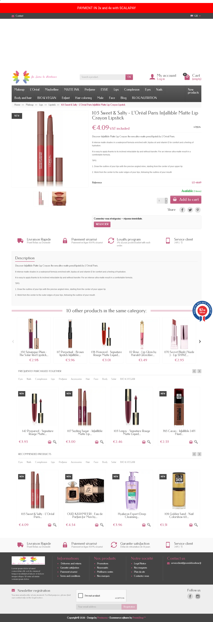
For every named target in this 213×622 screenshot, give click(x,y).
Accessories (76, 379)
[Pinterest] (198, 210)
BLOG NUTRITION (144, 98)
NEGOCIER (102, 224)
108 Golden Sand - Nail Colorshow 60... (179, 515)
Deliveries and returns (70, 563)
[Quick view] (55, 442)
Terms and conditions (70, 576)
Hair (88, 379)
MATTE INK (71, 89)
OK (129, 77)
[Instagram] (198, 596)
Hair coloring (83, 98)
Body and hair (23, 98)
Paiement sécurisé (68, 571)
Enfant (66, 98)
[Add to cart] (50, 442)
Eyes (148, 89)
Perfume (90, 89)
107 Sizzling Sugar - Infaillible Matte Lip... (85, 432)
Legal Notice (140, 563)
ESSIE (104, 89)
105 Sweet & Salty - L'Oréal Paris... (37, 515)
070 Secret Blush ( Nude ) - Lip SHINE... (179, 353)
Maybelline (52, 89)
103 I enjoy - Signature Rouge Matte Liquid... (132, 432)
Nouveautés (102, 567)
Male (100, 98)
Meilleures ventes (105, 571)
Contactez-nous (141, 576)
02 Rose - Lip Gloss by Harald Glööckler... (142, 353)
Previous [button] (194, 371)
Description (25, 258)
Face (112, 98)
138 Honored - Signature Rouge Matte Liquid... (106, 353)
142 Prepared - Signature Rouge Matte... (37, 432)
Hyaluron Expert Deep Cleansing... (132, 515)
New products (193, 91)
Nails (159, 89)
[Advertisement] (106, 43)
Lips (116, 89)
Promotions (102, 563)
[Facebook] (190, 596)
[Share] (182, 210)
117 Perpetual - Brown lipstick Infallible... (70, 353)
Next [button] (199, 371)
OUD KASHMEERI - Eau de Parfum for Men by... (85, 515)
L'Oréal (34, 89)
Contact (19, 15)
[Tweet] (190, 210)
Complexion (131, 89)
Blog (123, 98)
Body (104, 379)
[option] (37, 416)
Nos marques (103, 576)
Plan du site (139, 571)
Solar (113, 379)
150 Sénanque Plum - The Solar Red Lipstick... (33, 353)
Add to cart (189, 199)
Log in (161, 79)
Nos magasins (140, 567)
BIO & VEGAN (46, 98)
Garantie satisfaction (69, 567)
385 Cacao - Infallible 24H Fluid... (179, 432)
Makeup (19, 89)
